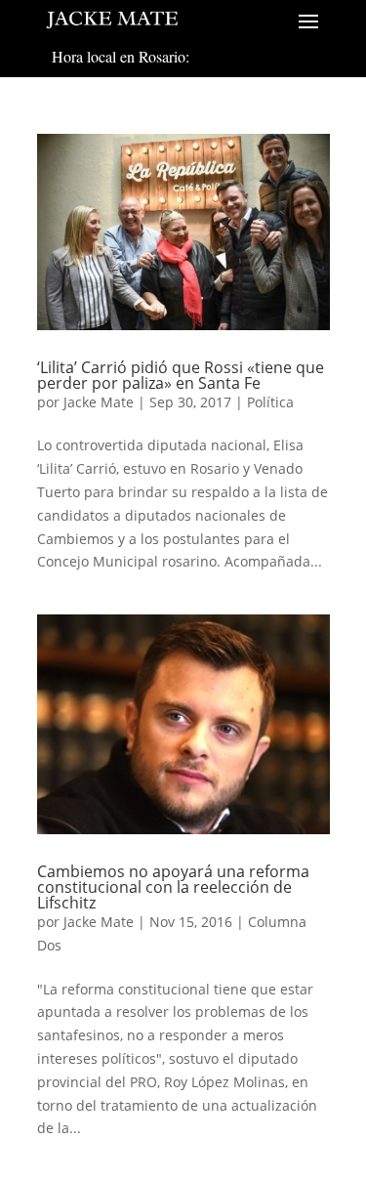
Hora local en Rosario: (120, 56)
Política (270, 402)
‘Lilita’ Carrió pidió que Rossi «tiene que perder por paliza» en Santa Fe (180, 375)
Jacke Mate (98, 402)
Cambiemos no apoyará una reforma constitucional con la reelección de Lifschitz (173, 887)
